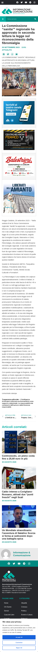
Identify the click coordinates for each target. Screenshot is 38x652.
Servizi (6, 611)
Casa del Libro (9, 615)
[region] (19, 635)
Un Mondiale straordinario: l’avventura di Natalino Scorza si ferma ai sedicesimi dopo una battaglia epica (18, 534)
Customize (19, 642)
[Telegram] (30, 2)
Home (6, 603)
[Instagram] (34, 2)
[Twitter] (22, 2)
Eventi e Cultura (26, 615)
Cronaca (24, 607)
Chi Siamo (7, 607)
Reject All (19, 648)
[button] (2, 2)
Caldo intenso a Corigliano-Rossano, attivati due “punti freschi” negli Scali (17, 494)
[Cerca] (35, 19)
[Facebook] (17, 2)
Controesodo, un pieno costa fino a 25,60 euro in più (18, 457)
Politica (23, 611)
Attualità (7, 50)
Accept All (19, 637)
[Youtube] (26, 2)
